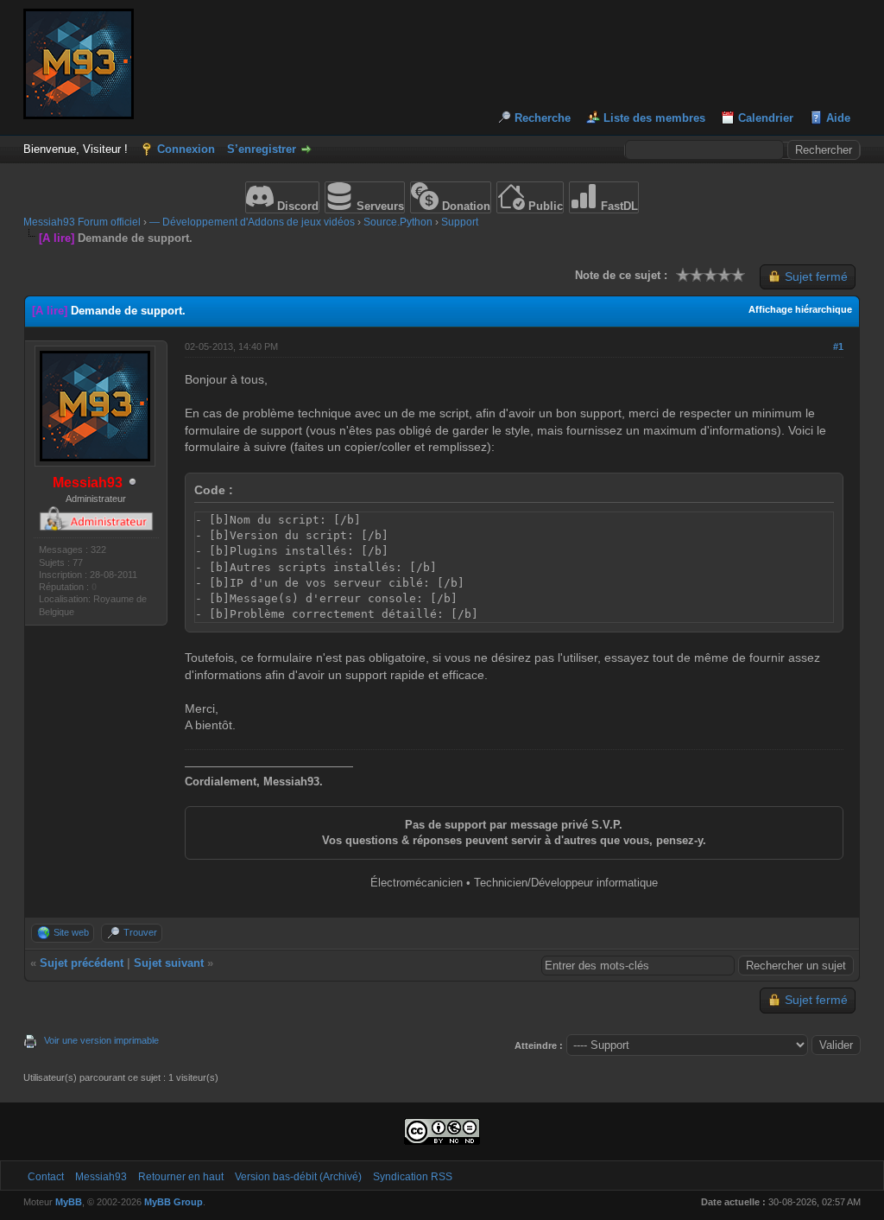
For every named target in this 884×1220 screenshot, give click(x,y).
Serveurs (378, 206)
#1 (838, 346)
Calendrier (765, 117)
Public (544, 206)
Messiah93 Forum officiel (82, 222)
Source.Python (398, 222)
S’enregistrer (261, 149)
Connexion (186, 149)
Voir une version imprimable (101, 1040)
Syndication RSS (412, 1177)
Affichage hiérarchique (800, 309)
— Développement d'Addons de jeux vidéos (252, 222)
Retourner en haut (181, 1177)
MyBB (68, 1202)
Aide (838, 117)
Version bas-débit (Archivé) (298, 1177)
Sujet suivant (169, 962)
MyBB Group (173, 1202)
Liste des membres (654, 117)
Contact (46, 1177)
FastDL (617, 206)
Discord (296, 206)
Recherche (543, 117)
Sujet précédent (81, 962)
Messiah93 (101, 1177)
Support (459, 222)
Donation (464, 206)
